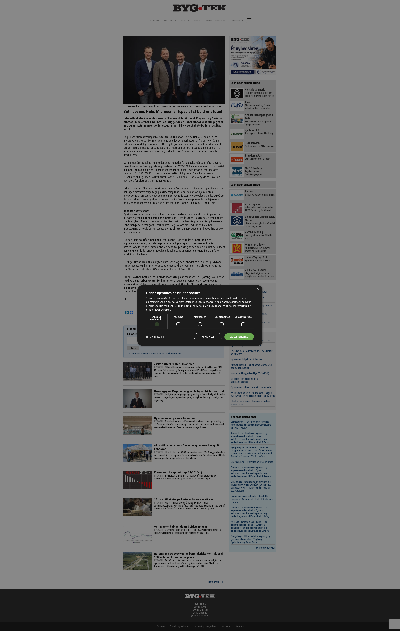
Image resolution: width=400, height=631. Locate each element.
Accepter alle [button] (239, 336)
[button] (155, 337)
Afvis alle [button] (208, 336)
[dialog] (200, 315)
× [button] (257, 289)
